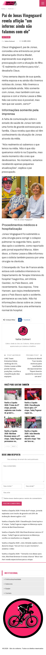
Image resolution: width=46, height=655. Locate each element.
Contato (8, 593)
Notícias (6, 37)
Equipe (7, 589)
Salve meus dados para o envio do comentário (23, 498)
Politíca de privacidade (13, 579)
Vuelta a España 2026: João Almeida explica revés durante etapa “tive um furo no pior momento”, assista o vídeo (22, 546)
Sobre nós (9, 584)
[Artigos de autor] (23, 331)
